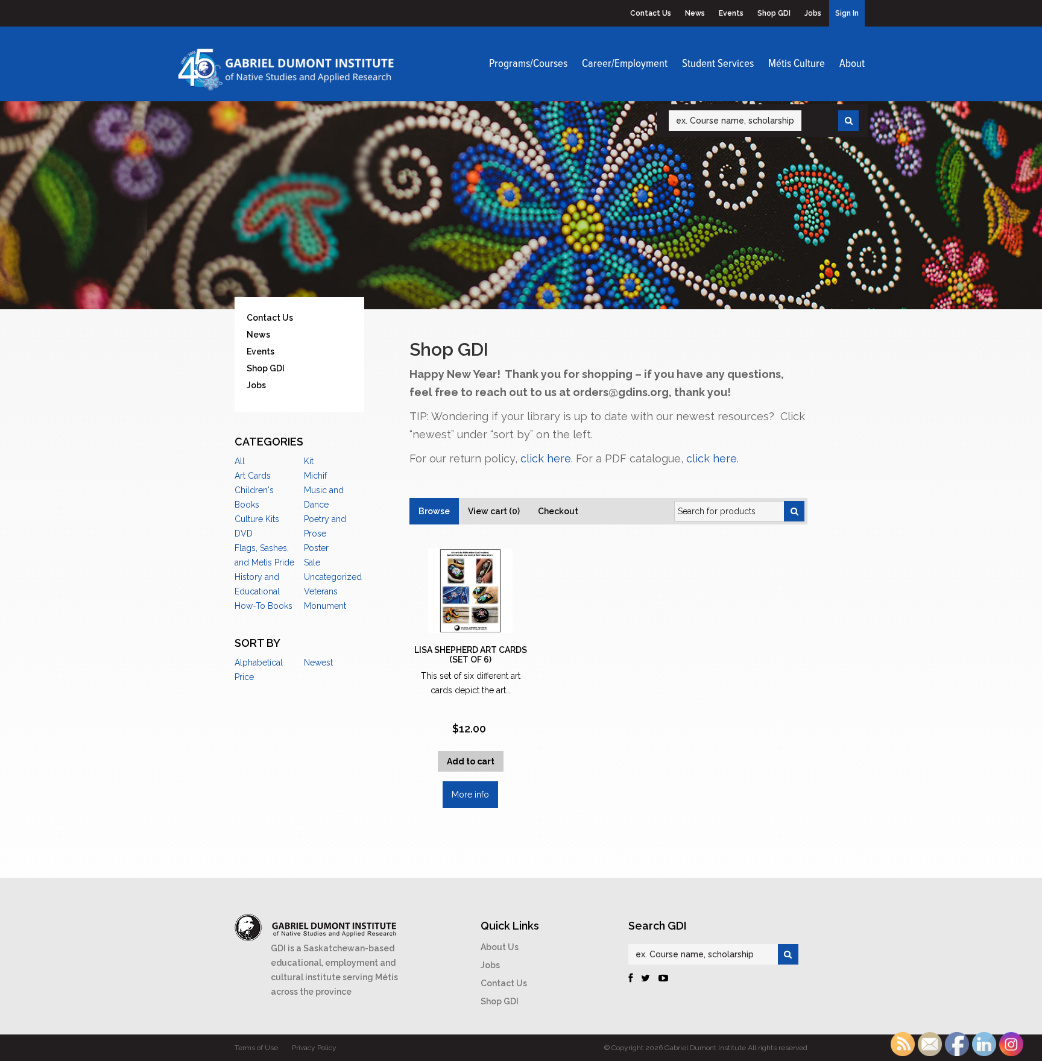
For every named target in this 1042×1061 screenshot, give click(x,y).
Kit (309, 461)
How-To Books (263, 606)
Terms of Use (256, 1048)
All (240, 461)
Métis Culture (796, 64)
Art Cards (253, 475)
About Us (500, 947)
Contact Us (650, 13)
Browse (434, 511)
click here (545, 458)
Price (244, 677)
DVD (244, 533)
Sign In (847, 13)
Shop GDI (774, 13)
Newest (318, 662)
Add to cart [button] (470, 761)
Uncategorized (333, 577)
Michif (315, 475)
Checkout (558, 511)
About (852, 64)
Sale (312, 562)
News (695, 13)
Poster (316, 548)
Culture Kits (257, 519)
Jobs (812, 13)
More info (470, 794)
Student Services (718, 64)
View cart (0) (494, 511)
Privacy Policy (314, 1048)
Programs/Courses (528, 64)
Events (731, 13)
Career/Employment (625, 64)
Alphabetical (259, 662)
